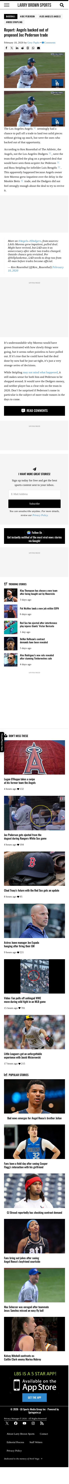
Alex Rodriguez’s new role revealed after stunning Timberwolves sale (37, 657)
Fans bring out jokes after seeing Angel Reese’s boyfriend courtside (22, 1259)
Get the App (34, 1397)
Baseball (10, 16)
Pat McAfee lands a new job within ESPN (39, 608)
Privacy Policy (40, 515)
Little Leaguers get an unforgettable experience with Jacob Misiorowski (23, 1055)
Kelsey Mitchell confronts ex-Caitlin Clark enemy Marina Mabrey (22, 1357)
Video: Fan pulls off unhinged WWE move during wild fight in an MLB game (25, 999)
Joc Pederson (28, 16)
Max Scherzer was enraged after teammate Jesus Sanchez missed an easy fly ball (26, 1308)
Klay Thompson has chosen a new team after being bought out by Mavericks (38, 592)
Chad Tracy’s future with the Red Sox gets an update (31, 890)
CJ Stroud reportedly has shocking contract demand (34, 1212)
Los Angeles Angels (51, 16)
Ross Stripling (14, 22)
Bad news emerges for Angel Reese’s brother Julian (34, 1118)
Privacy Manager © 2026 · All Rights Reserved (25, 1418)
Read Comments (37, 410)
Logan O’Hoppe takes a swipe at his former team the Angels (20, 780)
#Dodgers (35, 241)
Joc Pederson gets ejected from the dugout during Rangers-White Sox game (25, 836)
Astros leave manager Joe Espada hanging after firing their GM (21, 944)
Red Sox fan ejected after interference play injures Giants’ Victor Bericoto (38, 624)
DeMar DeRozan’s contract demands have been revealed (34, 640)
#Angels (23, 241)
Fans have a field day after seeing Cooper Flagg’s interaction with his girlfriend (26, 1165)
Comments (49, 42)
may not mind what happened (40, 372)
